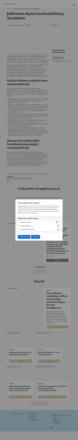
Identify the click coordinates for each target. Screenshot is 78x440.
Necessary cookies (25, 222)
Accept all (35, 237)
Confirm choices (24, 237)
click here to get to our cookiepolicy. (27, 213)
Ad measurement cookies (27, 229)
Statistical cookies (25, 226)
